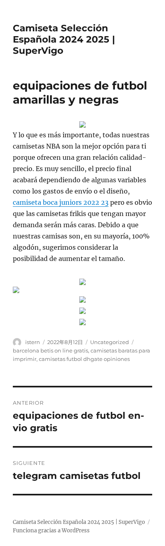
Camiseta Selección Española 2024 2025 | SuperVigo (64, 39)
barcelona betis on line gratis (50, 350)
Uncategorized (109, 342)
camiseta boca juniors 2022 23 (61, 202)
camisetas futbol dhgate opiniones (84, 359)
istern (32, 342)
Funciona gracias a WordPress (51, 530)
